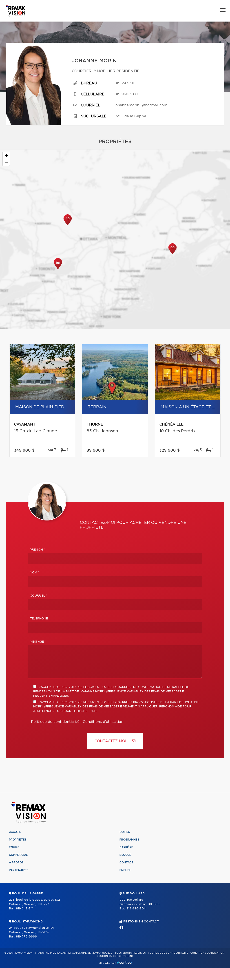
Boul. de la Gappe (130, 116)
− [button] (6, 162)
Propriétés (18, 839)
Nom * (34, 572)
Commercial (18, 855)
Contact (126, 862)
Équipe (14, 847)
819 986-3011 (136, 908)
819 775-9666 (26, 936)
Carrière (126, 847)
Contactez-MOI (111, 741)
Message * (38, 641)
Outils (124, 832)
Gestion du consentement (115, 956)
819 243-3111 (125, 83)
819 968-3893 (126, 94)
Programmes (129, 839)
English (125, 870)
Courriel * (38, 595)
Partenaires (18, 870)
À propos (16, 862)
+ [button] (6, 155)
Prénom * (37, 549)
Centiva (124, 962)
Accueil (15, 832)
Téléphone (39, 618)
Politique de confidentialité (55, 722)
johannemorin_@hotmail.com (141, 105)
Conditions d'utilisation (103, 722)
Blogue (125, 855)
